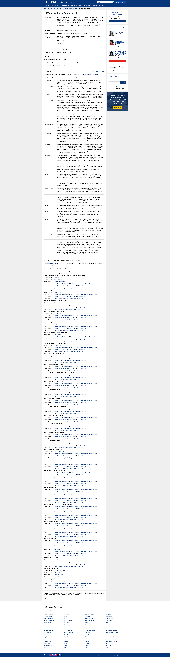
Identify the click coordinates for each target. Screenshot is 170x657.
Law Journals (109, 620)
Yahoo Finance (67, 286)
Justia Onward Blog (110, 643)
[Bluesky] (60, 655)
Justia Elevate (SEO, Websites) (113, 639)
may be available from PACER (91, 74)
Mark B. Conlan (58, 576)
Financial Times (84, 271)
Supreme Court (47, 639)
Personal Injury (68, 625)
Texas (65, 645)
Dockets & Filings (48, 645)
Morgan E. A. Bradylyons (60, 281)
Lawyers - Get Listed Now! (117, 87)
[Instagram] (56, 655)
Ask (80, 273)
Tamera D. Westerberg (59, 451)
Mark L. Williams (58, 279)
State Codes (67, 634)
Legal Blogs (88, 634)
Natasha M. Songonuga (60, 581)
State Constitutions (69, 632)
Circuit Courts (47, 641)
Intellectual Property (90, 618)
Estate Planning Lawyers (50, 620)
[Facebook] (54, 655)
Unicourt (57, 273)
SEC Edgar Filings (81, 286)
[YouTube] (52, 655)
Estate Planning (68, 620)
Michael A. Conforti (58, 574)
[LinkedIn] (50, 655)
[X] (61, 655)
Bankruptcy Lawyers (49, 612)
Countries (87, 645)
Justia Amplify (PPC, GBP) (112, 641)
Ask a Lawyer (55, 5)
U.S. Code (46, 634)
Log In (117, 2)
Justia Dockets (58, 288)
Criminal (66, 614)
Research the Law (64, 5)
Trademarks (88, 643)
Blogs (107, 622)
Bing (72, 273)
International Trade (90, 620)
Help (101, 655)
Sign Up (123, 2)
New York (66, 643)
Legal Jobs (87, 632)
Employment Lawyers (49, 618)
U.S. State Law (68, 630)
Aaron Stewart (57, 560)
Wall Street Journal (74, 271)
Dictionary (108, 612)
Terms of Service (106, 655)
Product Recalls (89, 639)
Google (68, 273)
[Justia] (50, 2)
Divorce (66, 616)
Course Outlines (110, 618)
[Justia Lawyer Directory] (63, 655)
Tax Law (87, 625)
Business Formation (90, 612)
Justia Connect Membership (112, 632)
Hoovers (74, 286)
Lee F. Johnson (57, 549)
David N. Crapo (57, 579)
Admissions (108, 614)
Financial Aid (109, 616)
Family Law (67, 622)
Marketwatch (65, 271)
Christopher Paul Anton (60, 570)
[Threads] (58, 655)
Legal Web (62, 273)
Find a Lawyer (47, 5)
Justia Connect (83, 655)
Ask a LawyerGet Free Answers (115, 13)
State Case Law (68, 637)
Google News (58, 271)
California (66, 639)
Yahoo (76, 273)
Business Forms (89, 637)
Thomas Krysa (57, 462)
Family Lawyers (47, 622)
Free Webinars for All (116, 28)
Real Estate (88, 622)
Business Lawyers (48, 614)
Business (87, 610)
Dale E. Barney (57, 572)
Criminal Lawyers (48, 616)
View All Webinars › (117, 61)
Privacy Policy (114, 655)
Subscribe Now (117, 107)
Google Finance (58, 286)
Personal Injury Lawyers (50, 625)
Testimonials (109, 645)
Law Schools (73, 5)
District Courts (47, 643)
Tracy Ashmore (57, 292)
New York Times (93, 271)
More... (45, 627)
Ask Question (117, 21)
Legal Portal (90, 655)
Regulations (47, 637)
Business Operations (90, 614)
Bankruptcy (67, 612)
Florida (66, 641)
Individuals (67, 610)
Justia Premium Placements (112, 637)
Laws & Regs (81, 5)
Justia (47, 654)
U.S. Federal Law (48, 630)
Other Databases (90, 630)
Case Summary (53, 263)
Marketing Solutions (98, 5)
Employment (88, 616)
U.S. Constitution (48, 632)
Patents (87, 641)
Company (96, 655)
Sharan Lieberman (58, 277)
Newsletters (89, 5)
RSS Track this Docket (98, 71)
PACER (58, 265)
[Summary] (57, 65)
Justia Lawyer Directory (111, 634)
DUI (65, 618)
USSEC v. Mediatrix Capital (64, 65)
